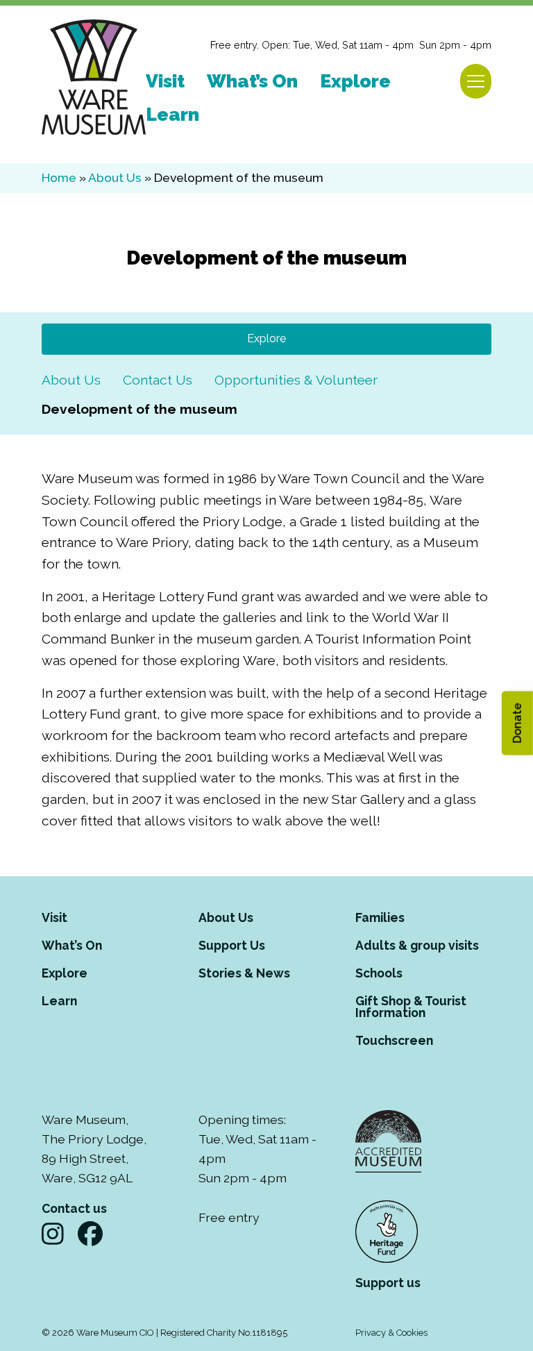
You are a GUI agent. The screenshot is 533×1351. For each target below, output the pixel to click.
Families (380, 917)
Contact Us (157, 379)
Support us (388, 1282)
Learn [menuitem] (172, 114)
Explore (266, 338)
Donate (516, 723)
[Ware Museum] (94, 78)
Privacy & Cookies (391, 1332)
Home (59, 177)
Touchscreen (394, 1040)
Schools (379, 973)
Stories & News (244, 973)
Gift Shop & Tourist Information (410, 1007)
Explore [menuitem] (355, 81)
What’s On (72, 945)
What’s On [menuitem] (252, 81)
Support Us (231, 945)
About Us (115, 177)
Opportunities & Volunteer (296, 379)
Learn (59, 1000)
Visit (54, 917)
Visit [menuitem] (165, 81)
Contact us (74, 1208)
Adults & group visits (417, 945)
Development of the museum (139, 409)
